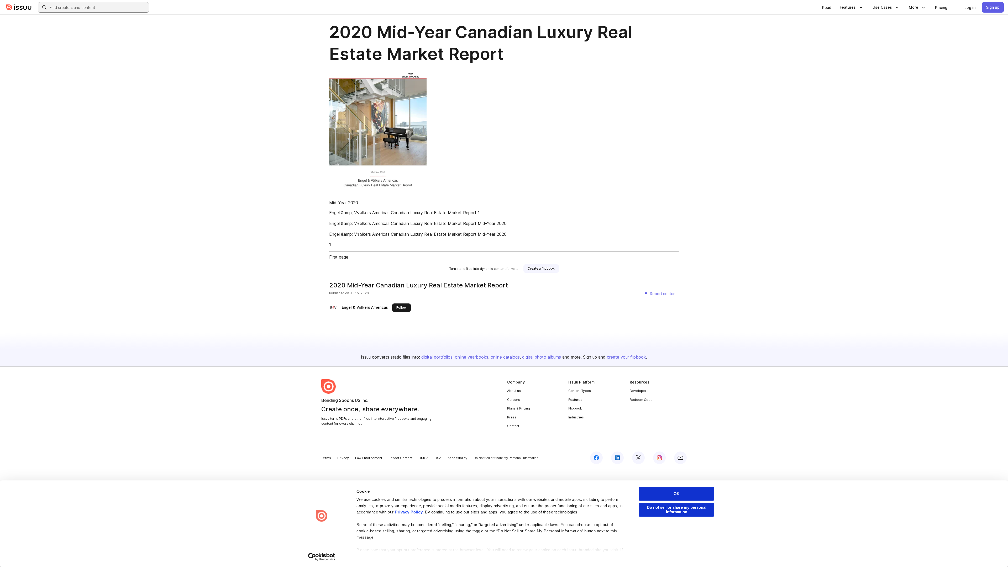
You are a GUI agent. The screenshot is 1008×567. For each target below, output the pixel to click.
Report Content (400, 458)
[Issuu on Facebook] (596, 458)
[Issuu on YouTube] (680, 458)
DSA (438, 458)
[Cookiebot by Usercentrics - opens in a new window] (322, 557)
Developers (639, 391)
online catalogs (505, 357)
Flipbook (575, 408)
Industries (576, 417)
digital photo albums (541, 357)
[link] (827, 7)
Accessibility (457, 458)
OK (677, 493)
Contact (513, 426)
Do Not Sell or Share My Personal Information (506, 458)
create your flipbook (626, 357)
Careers (513, 400)
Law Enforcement (368, 458)
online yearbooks (471, 357)
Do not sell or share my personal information (676, 509)
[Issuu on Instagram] (659, 458)
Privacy (343, 458)
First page (338, 257)
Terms (326, 458)
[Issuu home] (19, 7)
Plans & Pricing (518, 408)
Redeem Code (641, 400)
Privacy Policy (409, 512)
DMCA (423, 458)
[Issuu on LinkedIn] (617, 458)
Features (575, 400)
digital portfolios (437, 357)
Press (511, 417)
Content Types (579, 391)
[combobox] (98, 7)
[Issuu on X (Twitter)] (638, 458)
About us (514, 391)
